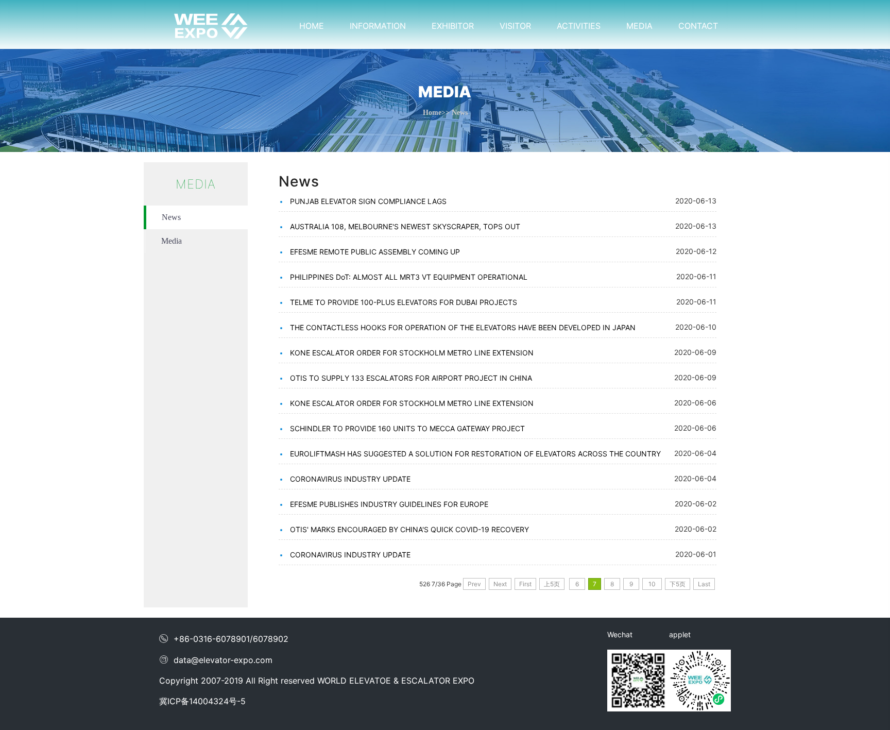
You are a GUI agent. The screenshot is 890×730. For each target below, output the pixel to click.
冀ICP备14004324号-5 (202, 701)
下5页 (678, 584)
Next (500, 584)
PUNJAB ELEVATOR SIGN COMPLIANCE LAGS (368, 201)
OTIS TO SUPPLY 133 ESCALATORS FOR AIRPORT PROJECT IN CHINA (411, 378)
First (525, 584)
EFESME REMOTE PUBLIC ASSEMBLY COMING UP (375, 251)
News (171, 217)
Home (311, 26)
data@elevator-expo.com (215, 660)
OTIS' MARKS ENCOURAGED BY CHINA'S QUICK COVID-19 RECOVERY (409, 529)
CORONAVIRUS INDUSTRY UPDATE (350, 478)
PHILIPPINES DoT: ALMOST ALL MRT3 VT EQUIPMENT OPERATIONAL (408, 277)
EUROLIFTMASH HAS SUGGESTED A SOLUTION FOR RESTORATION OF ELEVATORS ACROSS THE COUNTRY (475, 453)
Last (704, 584)
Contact (698, 26)
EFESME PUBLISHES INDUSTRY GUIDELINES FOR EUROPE (389, 504)
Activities (579, 26)
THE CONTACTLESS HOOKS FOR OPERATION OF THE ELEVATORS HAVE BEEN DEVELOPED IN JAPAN (463, 327)
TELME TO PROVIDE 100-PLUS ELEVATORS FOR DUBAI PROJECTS (403, 302)
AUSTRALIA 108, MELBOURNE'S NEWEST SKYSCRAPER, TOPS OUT (405, 226)
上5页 (552, 584)
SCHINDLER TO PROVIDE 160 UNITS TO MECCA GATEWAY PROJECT (407, 428)
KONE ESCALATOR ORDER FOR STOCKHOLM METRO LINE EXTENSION (412, 352)
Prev (474, 584)
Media (639, 26)
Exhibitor (453, 26)
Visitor (515, 26)
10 (652, 584)
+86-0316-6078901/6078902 (223, 639)
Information (378, 26)
